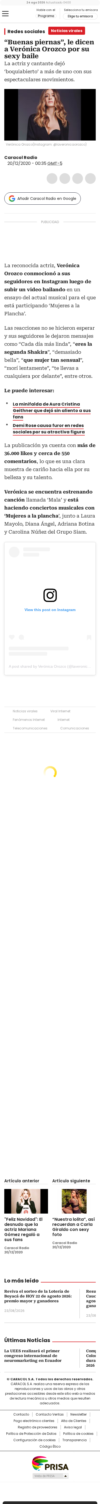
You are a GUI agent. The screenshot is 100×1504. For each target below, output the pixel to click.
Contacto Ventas (50, 1414)
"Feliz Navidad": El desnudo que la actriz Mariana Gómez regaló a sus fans (23, 1229)
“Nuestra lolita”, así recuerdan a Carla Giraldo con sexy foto (73, 1227)
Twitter (64, 178)
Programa (46, 16)
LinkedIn (77, 178)
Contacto (21, 1414)
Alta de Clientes (73, 1421)
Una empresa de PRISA (50, 1463)
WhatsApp (90, 178)
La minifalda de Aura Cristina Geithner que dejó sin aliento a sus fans (52, 410)
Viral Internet (60, 711)
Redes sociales (26, 31)
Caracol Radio (26, 14)
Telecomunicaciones (30, 728)
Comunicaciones (74, 728)
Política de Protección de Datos (31, 1434)
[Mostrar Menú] (5, 13)
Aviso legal (73, 1427)
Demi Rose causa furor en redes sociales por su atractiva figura (49, 428)
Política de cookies (78, 1434)
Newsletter (78, 1414)
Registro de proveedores (37, 1427)
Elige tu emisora (80, 16)
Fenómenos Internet (29, 719)
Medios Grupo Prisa (50, 1476)
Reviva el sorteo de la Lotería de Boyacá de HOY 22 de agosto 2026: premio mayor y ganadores (38, 1296)
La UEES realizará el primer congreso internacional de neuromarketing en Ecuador (33, 1356)
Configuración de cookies (34, 1440)
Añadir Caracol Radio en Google (46, 198)
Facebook (52, 178)
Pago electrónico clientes (34, 1421)
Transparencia (74, 1440)
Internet (64, 719)
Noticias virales (25, 711)
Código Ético (50, 1446)
